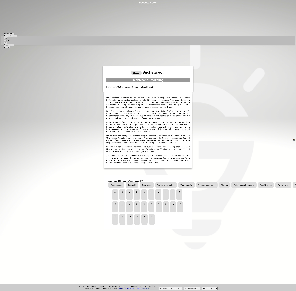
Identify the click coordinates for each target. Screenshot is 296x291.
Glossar (6, 40)
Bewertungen (9, 45)
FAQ (5, 43)
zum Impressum (143, 288)
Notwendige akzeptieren (170, 288)
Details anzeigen (192, 288)
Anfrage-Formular (10, 36)
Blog (5, 38)
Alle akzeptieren (210, 288)
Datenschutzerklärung (126, 288)
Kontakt (7, 47)
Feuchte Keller (9, 34)
